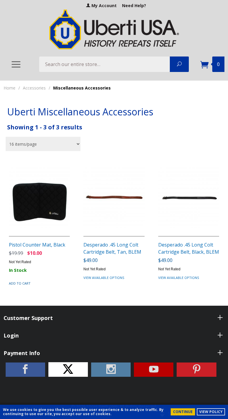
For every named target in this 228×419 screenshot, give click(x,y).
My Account (103, 5)
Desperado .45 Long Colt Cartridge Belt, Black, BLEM (188, 248)
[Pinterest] (196, 369)
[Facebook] (25, 369)
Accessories (34, 88)
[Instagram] (111, 369)
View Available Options (103, 277)
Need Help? (134, 5)
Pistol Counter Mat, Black (37, 244)
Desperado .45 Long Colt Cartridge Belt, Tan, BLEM (112, 248)
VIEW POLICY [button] (211, 411)
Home (9, 88)
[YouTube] (153, 369)
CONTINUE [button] (183, 411)
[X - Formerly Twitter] (68, 369)
